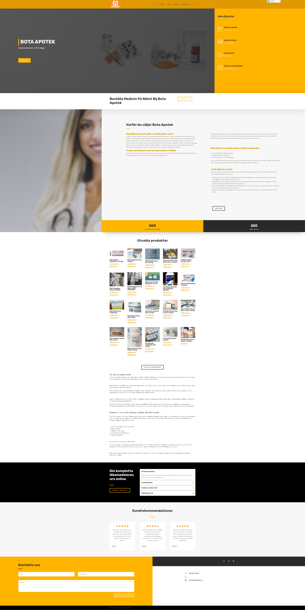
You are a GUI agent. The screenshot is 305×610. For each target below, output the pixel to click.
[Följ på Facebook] (224, 561)
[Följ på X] (229, 561)
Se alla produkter (152, 367)
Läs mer (218, 208)
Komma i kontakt (119, 490)
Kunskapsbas (184, 4)
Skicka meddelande (124, 595)
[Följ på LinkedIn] (233, 561)
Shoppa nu (184, 99)
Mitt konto (176, 4)
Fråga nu (24, 60)
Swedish (271, 1)
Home (157, 4)
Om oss (169, 4)
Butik (162, 4)
